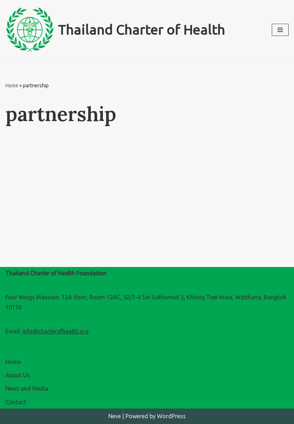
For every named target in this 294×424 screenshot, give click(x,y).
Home (11, 85)
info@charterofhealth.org (55, 331)
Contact (15, 402)
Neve (114, 416)
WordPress (171, 416)
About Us (17, 375)
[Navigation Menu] (280, 30)
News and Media (26, 388)
